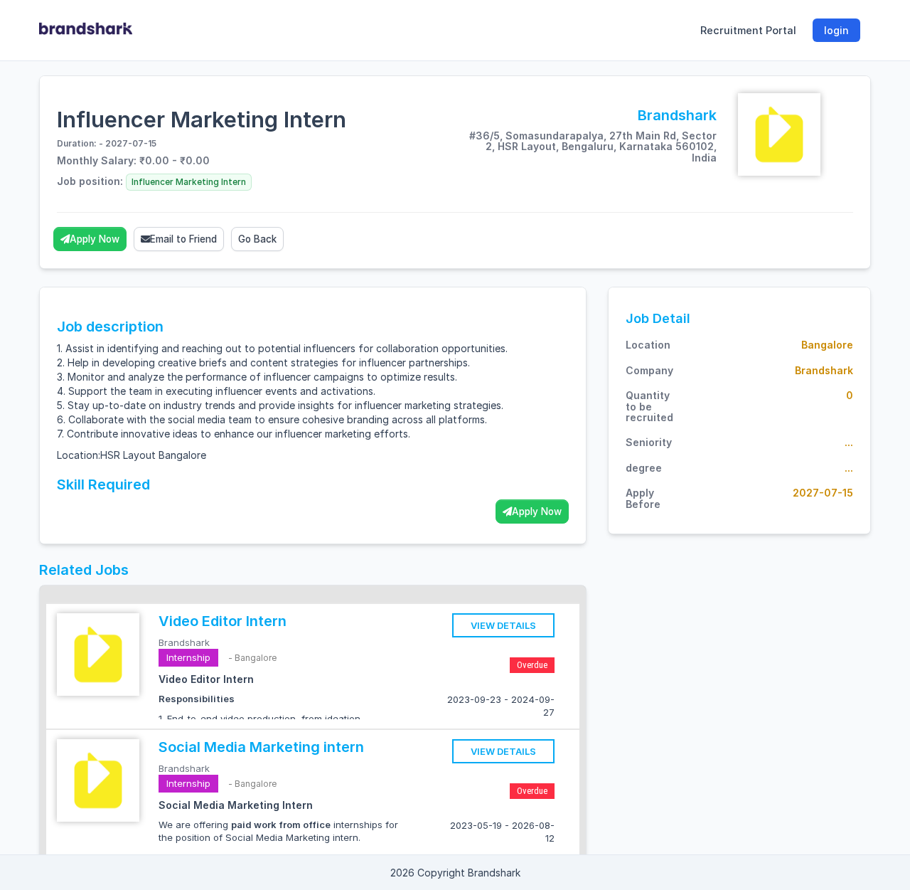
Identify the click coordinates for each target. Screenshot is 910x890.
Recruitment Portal (748, 30)
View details (503, 625)
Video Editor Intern (223, 621)
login (836, 30)
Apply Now (94, 239)
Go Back (257, 239)
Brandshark (184, 642)
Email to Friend (183, 239)
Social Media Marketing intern (261, 747)
